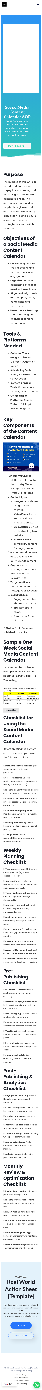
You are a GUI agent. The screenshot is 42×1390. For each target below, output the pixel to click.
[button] (36, 1385)
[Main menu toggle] (38, 4)
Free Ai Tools (21, 1336)
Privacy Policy (21, 1375)
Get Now (21, 1325)
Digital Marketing (21, 1384)
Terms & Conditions (21, 1378)
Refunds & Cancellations (21, 1381)
